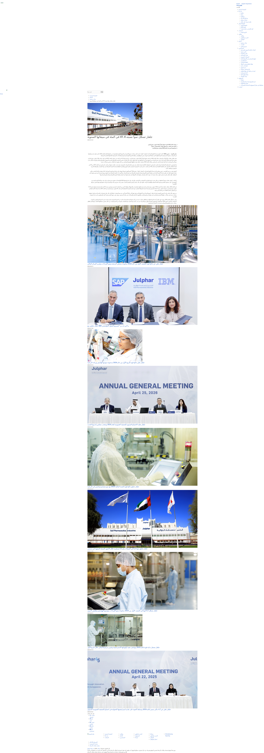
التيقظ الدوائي (242, 23)
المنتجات (241, 30)
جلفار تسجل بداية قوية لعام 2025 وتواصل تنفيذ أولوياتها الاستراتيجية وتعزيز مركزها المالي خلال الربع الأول (123, 647)
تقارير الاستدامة (244, 55)
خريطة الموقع (90, 748)
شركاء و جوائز (244, 20)
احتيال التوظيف (153, 739)
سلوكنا (242, 80)
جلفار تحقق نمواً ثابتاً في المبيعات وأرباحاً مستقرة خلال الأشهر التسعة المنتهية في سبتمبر (117, 549)
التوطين (242, 39)
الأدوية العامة (244, 32)
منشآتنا (151, 734)
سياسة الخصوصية (94, 744)
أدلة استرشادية (244, 73)
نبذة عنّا (240, 11)
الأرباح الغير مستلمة (245, 69)
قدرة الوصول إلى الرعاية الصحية (248, 81)
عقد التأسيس (244, 60)
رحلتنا (242, 14)
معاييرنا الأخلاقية (244, 83)
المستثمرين (241, 48)
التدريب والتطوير (244, 37)
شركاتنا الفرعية (244, 18)
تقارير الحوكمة (244, 53)
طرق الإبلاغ (243, 27)
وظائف (240, 34)
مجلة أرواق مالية (244, 74)
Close (1, 94)
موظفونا (243, 16)
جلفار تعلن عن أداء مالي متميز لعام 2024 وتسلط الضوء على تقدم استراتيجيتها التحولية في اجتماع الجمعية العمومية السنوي (129, 709)
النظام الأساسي (244, 62)
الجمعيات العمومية (245, 57)
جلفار (98, 748)
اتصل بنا (240, 87)
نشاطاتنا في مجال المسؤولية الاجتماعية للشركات (252, 85)
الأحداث (242, 44)
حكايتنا (242, 13)
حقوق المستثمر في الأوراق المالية (248, 58)
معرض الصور (244, 46)
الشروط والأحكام (93, 742)
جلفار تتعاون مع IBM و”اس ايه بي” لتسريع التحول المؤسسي (108, 326)
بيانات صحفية (244, 43)
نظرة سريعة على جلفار (246, 22)
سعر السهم (243, 67)
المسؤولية (241, 78)
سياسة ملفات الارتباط (95, 745)
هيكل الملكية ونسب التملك (247, 64)
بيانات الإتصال (244, 76)
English (238, 3)
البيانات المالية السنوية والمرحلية (248, 50)
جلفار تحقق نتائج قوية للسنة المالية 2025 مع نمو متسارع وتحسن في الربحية (113, 487)
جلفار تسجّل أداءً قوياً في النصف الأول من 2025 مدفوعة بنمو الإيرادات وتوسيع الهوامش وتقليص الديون (122, 611)
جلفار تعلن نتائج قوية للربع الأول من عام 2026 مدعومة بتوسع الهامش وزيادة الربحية (116, 363)
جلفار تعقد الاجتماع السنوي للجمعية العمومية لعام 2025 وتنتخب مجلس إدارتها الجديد (116, 425)
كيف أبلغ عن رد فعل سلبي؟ (247, 29)
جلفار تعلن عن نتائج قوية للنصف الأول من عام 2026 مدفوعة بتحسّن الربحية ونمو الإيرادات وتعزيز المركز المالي (125, 264)
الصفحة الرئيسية (242, 9)
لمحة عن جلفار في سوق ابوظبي (248, 71)
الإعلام (240, 41)
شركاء (136, 737)
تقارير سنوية (243, 51)
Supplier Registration (247, 3)
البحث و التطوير (138, 734)
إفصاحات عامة (244, 65)
